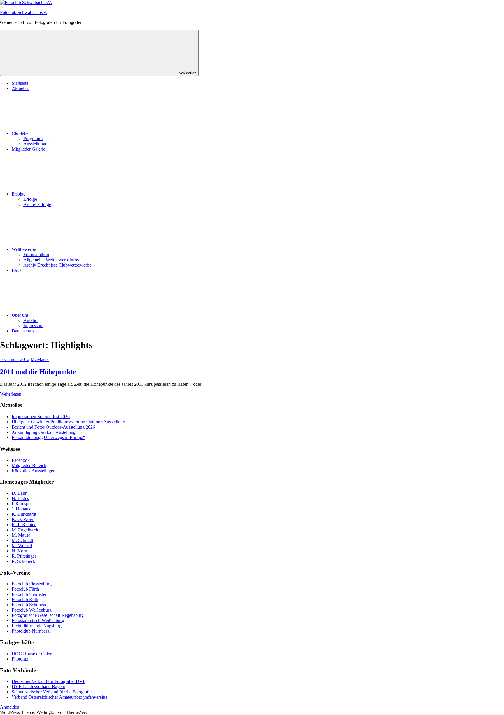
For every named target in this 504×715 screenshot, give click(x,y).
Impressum (33, 325)
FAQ (16, 270)
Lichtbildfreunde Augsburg (37, 625)
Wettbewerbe (24, 249)
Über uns (20, 315)
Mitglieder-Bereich (29, 465)
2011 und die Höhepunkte (38, 372)
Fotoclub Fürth (25, 589)
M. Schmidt (22, 540)
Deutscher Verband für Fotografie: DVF (48, 681)
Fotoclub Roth (25, 599)
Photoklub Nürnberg (31, 630)
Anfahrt (30, 320)
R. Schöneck (23, 561)
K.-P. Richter (24, 524)
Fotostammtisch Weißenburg (38, 620)
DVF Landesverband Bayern (38, 686)
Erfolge (18, 193)
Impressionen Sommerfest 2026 (41, 416)
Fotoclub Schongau (30, 604)
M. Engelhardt (25, 529)
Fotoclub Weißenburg (32, 609)
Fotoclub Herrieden (30, 594)
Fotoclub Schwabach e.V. (23, 12)
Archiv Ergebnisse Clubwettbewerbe (57, 265)
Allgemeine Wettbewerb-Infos (51, 259)
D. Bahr (19, 493)
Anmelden (9, 707)
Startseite (20, 83)
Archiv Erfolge (37, 204)
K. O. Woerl (23, 519)
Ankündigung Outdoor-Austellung (44, 432)
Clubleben (21, 133)
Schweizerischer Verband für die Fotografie (52, 691)
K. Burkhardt (24, 514)
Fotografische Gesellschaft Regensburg (48, 615)
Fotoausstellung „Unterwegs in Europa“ (48, 437)
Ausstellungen (36, 143)
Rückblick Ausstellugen (33, 470)
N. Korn (19, 550)
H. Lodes (20, 498)
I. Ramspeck (23, 503)
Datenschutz (23, 330)
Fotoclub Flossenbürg (32, 583)
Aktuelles (20, 88)
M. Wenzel (22, 545)
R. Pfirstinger (24, 556)
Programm (33, 138)
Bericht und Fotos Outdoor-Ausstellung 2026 (53, 427)
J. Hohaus (21, 508)
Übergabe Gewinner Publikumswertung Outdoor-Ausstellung (68, 421)
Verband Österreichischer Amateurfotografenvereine (59, 697)
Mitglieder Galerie (28, 149)
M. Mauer (40, 359)
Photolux (20, 658)
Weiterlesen (10, 394)
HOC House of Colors (32, 653)
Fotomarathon (36, 254)
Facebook (21, 460)
